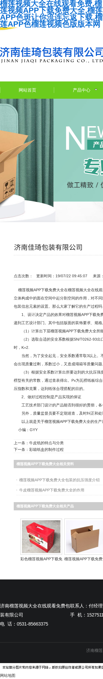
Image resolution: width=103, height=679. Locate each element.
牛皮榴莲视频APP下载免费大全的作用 (51, 490)
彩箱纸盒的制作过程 (46, 449)
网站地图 (7, 675)
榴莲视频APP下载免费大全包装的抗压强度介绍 (59, 480)
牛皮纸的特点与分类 (46, 443)
